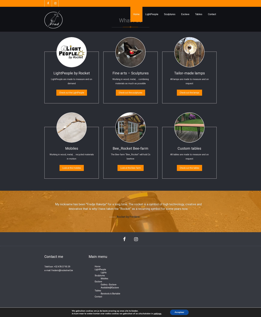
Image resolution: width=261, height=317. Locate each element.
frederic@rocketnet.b (61, 270)
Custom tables (189, 148)
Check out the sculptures (130, 92)
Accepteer (179, 312)
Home (136, 14)
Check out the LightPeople (71, 92)
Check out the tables (189, 168)
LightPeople (151, 14)
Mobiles (71, 148)
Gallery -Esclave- (109, 284)
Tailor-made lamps (189, 73)
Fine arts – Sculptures (131, 73)
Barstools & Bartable (110, 293)
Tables (198, 14)
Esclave (185, 14)
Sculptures (169, 14)
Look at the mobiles (71, 168)
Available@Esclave (110, 287)
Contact (212, 14)
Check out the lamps (189, 92)
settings (157, 313)
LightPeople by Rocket (71, 73)
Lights (103, 272)
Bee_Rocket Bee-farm (130, 148)
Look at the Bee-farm (130, 168)
